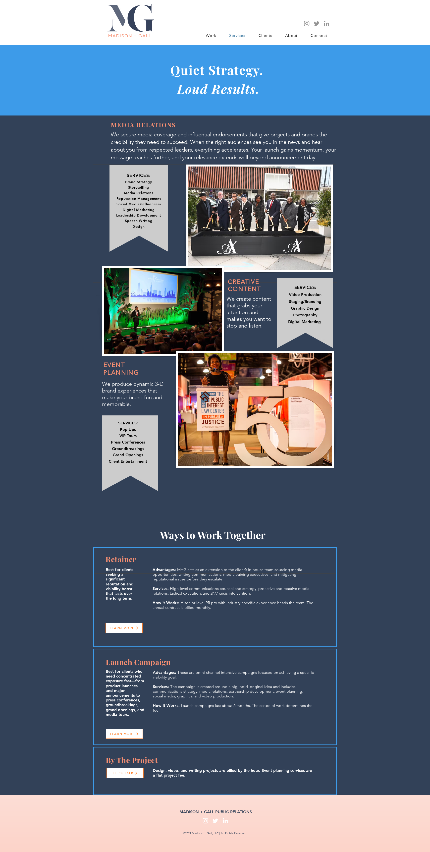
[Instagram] (306, 23)
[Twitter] (316, 23)
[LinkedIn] (326, 23)
